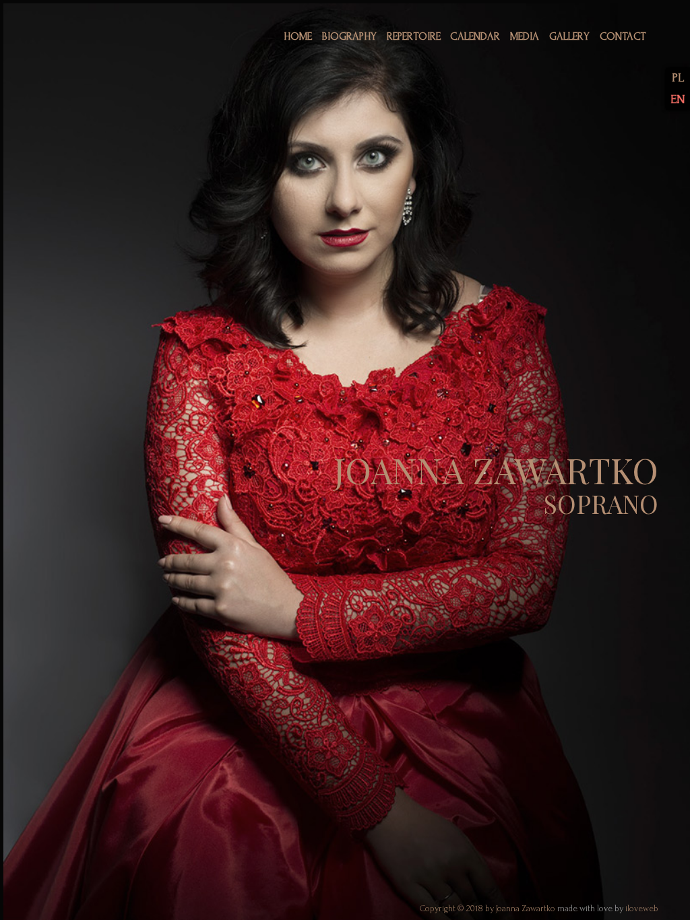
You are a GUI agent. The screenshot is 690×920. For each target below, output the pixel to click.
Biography (349, 36)
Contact (623, 36)
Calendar (475, 36)
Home (298, 36)
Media (524, 36)
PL (678, 78)
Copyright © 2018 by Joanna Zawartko (488, 908)
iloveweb (641, 908)
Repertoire (414, 36)
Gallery (569, 36)
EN (677, 99)
